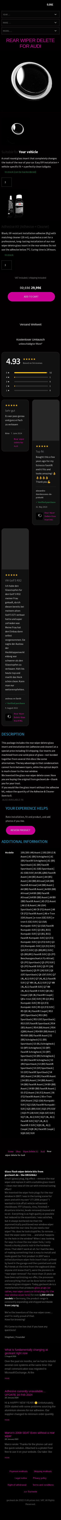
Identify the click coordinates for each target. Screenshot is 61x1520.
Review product (20, 830)
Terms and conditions (43, 1485)
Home (10, 1151)
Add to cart (31, 296)
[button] (33, 5)
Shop (18, 1151)
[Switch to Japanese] (39, 799)
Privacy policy (39, 1478)
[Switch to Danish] (57, 799)
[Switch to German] (26, 799)
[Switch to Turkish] (52, 799)
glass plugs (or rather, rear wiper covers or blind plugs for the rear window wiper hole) (29, 1291)
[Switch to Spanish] (44, 799)
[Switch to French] (31, 799)
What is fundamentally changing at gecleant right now (26, 1351)
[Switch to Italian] (35, 799)
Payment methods (19, 1471)
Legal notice (21, 1478)
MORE (7, 1378)
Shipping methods (43, 1471)
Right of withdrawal (17, 1485)
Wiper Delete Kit (30, 1151)
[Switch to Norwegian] (48, 799)
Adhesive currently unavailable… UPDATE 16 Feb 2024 (25, 1393)
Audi (43, 1151)
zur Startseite (30, 1491)
